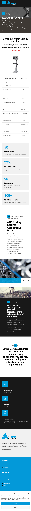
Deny (15, 507)
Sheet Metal (5, 477)
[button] (29, 493)
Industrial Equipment (7, 483)
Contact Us (5, 467)
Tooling (4, 485)
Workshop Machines (7, 481)
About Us (5, 465)
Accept (15, 503)
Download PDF (15, 51)
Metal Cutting (6, 479)
